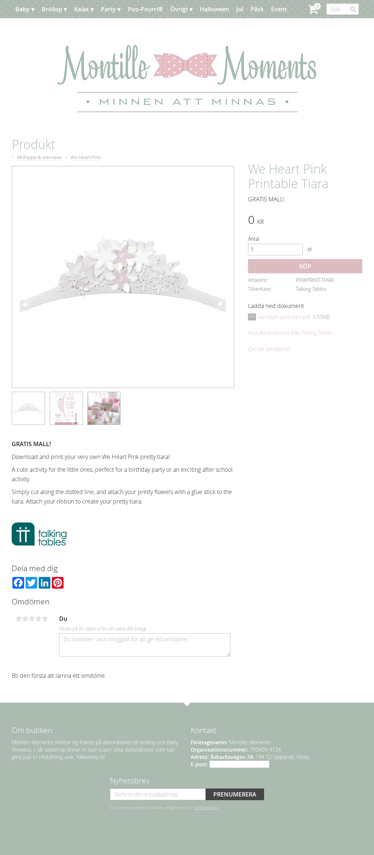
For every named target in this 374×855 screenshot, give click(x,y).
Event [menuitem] (279, 9)
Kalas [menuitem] (81, 9)
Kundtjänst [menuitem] (66, 27)
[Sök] (353, 9)
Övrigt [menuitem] (179, 9)
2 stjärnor (25, 618)
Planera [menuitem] (33, 27)
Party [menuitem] (108, 9)
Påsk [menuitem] (257, 9)
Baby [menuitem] (22, 9)
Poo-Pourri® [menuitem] (145, 9)
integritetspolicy (206, 807)
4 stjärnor (38, 618)
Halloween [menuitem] (214, 9)
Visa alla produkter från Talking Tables (290, 332)
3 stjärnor (31, 618)
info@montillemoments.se (239, 764)
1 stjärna (18, 618)
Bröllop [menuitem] (52, 9)
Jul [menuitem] (239, 9)
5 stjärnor (45, 618)
